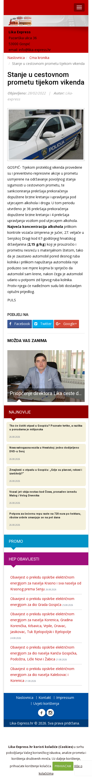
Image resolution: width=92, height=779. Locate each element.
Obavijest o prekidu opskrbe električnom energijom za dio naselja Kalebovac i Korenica (42, 674)
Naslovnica (16, 57)
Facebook (21, 323)
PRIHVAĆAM (63, 766)
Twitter (45, 323)
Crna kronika (39, 57)
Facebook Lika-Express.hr (41, 712)
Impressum (65, 697)
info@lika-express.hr (35, 49)
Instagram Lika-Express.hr (50, 712)
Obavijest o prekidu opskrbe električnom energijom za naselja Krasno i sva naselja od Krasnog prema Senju (45, 583)
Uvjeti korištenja (46, 703)
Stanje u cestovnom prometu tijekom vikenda (45, 78)
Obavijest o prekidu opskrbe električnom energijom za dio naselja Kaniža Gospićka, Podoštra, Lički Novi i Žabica (43, 653)
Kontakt (45, 697)
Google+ (69, 323)
